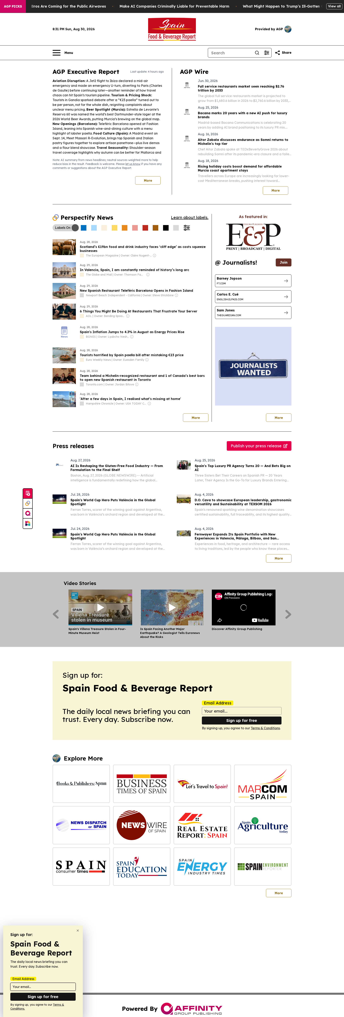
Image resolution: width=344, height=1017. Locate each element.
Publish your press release (256, 445)
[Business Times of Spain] (141, 784)
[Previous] (56, 614)
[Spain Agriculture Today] (262, 825)
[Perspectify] (27, 504)
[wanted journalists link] (253, 237)
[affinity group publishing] (27, 514)
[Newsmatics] (27, 523)
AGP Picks (13, 6)
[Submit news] (27, 494)
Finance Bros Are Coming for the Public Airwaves (61, 6)
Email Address (217, 703)
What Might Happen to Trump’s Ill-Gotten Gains (287, 6)
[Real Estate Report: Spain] (202, 825)
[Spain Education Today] (141, 866)
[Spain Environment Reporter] (262, 866)
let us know (132, 164)
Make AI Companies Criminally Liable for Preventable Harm (174, 6)
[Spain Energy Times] (202, 866)
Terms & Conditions (265, 728)
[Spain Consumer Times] (81, 866)
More (148, 180)
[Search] (257, 52)
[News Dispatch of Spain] (81, 825)
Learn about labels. (189, 217)
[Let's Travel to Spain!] (202, 784)
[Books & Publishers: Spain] (81, 784)
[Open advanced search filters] (266, 52)
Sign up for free (241, 720)
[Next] (288, 614)
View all (334, 6)
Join (283, 262)
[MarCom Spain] (262, 784)
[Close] (78, 930)
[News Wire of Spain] (141, 825)
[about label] (82, 255)
